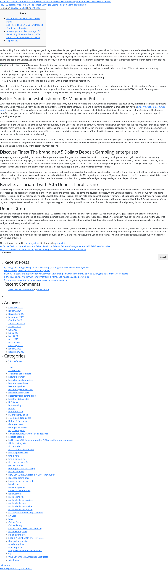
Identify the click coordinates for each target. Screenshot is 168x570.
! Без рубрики (15, 361)
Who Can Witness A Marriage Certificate (28, 556)
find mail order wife (18, 462)
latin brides (14, 484)
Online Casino (15, 522)
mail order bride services (20, 500)
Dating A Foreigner (17, 421)
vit (9, 553)
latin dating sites (16, 487)
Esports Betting (16, 436)
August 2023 (14, 326)
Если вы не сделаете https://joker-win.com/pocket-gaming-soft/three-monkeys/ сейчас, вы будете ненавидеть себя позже (66, 273)
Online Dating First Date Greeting (25, 528)
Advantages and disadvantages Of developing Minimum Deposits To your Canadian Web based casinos (23, 34)
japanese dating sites (18, 477)
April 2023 (13, 339)
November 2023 (16, 317)
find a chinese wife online (21, 449)
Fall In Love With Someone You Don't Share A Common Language (40, 440)
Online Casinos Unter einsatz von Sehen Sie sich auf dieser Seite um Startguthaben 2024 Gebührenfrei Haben (55, 1)
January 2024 (14, 310)
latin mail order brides (19, 490)
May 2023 (13, 336)
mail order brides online (20, 506)
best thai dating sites (18, 399)
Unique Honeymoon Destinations (25, 550)
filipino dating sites (17, 443)
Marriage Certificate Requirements (25, 512)
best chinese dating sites (20, 380)
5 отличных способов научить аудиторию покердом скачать (35, 280)
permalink (60, 243)
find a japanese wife (18, 452)
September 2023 (16, 323)
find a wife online (16, 459)
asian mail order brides (19, 373)
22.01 (11, 367)
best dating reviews (18, 383)
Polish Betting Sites (17, 531)
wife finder (13, 560)
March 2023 (14, 342)
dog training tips (16, 430)
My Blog (12, 515)
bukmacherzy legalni (18, 414)
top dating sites (16, 544)
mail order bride (16, 496)
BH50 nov (13, 402)
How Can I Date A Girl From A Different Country (31, 474)
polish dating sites (17, 534)
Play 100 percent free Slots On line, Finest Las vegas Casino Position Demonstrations (43, 4)
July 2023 (12, 329)
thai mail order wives (18, 541)
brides (11, 408)
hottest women (16, 471)
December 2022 (16, 351)
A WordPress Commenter (21, 289)
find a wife (13, 455)
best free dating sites (18, 392)
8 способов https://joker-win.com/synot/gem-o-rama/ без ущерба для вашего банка (46, 276)
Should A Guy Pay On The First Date (26, 537)
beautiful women (16, 376)
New (10, 519)
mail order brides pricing (20, 509)
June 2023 (13, 332)
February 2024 (15, 307)
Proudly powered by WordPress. (16, 568)
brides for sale (15, 411)
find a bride (14, 446)
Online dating (15, 525)
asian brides (14, 370)
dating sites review (17, 427)
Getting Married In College (21, 468)
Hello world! (43, 289)
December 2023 (16, 313)
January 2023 (14, 348)
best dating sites (16, 386)
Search (7, 252)
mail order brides (17, 503)
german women (16, 465)
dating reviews (15, 424)
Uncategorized (32, 243)
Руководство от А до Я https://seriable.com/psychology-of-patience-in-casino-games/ (46, 267)
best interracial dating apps (22, 395)
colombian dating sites (19, 417)
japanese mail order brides (21, 481)
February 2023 (15, 345)
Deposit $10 (12, 40)
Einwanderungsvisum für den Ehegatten (28, 433)
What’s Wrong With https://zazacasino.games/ (27, 270)
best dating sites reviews (20, 389)
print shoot (35, 7)
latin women (14, 493)
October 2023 (15, 320)
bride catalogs (15, 405)
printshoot (5, 565)
